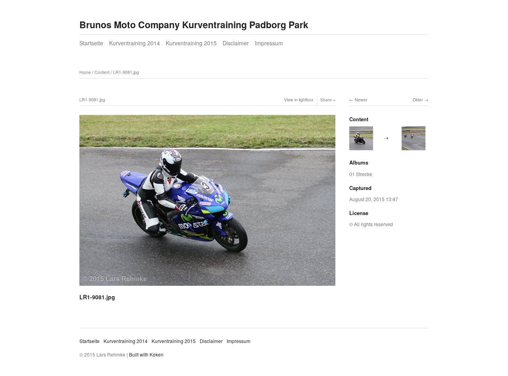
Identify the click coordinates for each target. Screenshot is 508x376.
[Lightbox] (207, 287)
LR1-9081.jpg (126, 72)
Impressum (269, 43)
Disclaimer (236, 43)
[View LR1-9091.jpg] (361, 146)
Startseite (91, 43)
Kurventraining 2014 (134, 43)
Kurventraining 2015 (191, 43)
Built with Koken (146, 354)
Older (418, 100)
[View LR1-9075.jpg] (413, 146)
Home (85, 72)
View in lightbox (298, 100)
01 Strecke (360, 174)
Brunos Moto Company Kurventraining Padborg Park (193, 24)
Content (102, 72)
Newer (361, 100)
